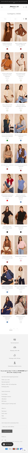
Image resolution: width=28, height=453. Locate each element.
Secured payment (6, 382)
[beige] (20, 80)
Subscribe (7, 431)
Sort (16, 18)
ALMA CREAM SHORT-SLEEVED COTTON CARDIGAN (21, 75)
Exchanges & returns (6, 396)
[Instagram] (5, 440)
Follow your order (6, 379)
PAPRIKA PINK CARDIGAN (21, 256)
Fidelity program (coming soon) (9, 403)
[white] (20, 292)
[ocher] (7, 80)
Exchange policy (5, 386)
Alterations (4, 399)
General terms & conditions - (10, 441)
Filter (5, 18)
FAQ (3, 416)
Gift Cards (4, 401)
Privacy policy (17, 441)
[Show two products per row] (26, 18)
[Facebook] (2, 440)
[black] (7, 232)
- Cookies (20, 441)
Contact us (4, 418)
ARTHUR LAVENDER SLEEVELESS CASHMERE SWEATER (20, 196)
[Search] (23, 7)
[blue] (20, 140)
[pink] (20, 260)
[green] (7, 140)
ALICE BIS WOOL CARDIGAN (7, 165)
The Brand (4, 411)
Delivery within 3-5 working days (9, 384)
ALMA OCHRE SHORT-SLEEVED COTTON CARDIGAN (7, 75)
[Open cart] (26, 7)
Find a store (4, 413)
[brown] (7, 48)
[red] (7, 200)
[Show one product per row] (23, 18)
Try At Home (4, 394)
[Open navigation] (2, 7)
